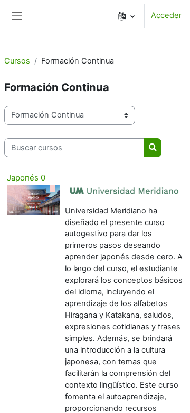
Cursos (17, 61)
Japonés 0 (26, 178)
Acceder (166, 15)
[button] (126, 16)
